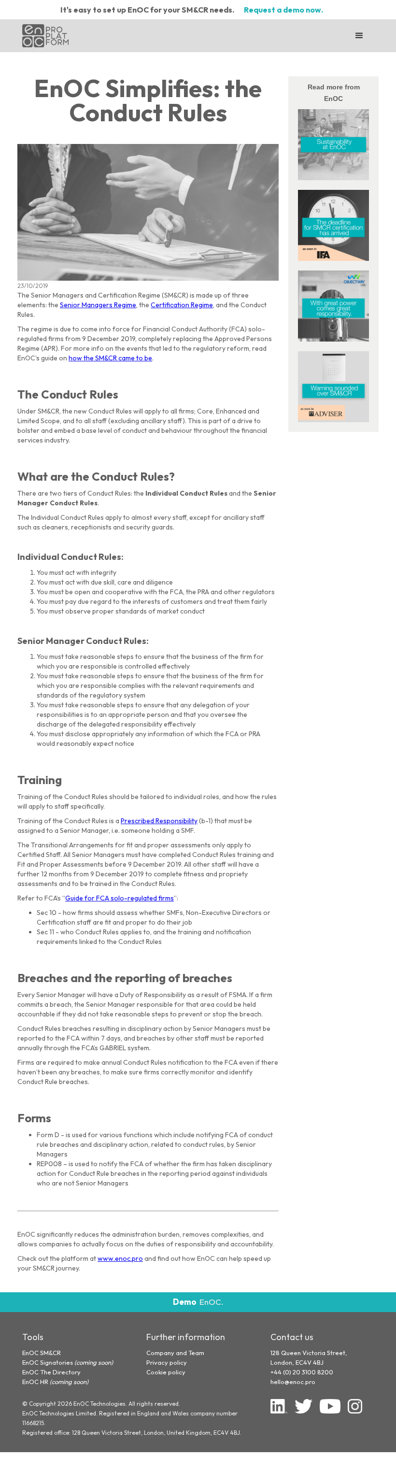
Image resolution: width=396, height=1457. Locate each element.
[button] (359, 35)
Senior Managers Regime (98, 304)
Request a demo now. (283, 9)
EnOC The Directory (51, 1372)
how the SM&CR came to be (110, 358)
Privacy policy (166, 1362)
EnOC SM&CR (41, 1353)
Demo (185, 1302)
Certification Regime (182, 304)
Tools (32, 1337)
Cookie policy (165, 1372)
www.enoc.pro (120, 1258)
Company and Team (175, 1353)
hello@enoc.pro (292, 1382)
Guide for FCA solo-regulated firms (119, 898)
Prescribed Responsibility (159, 820)
